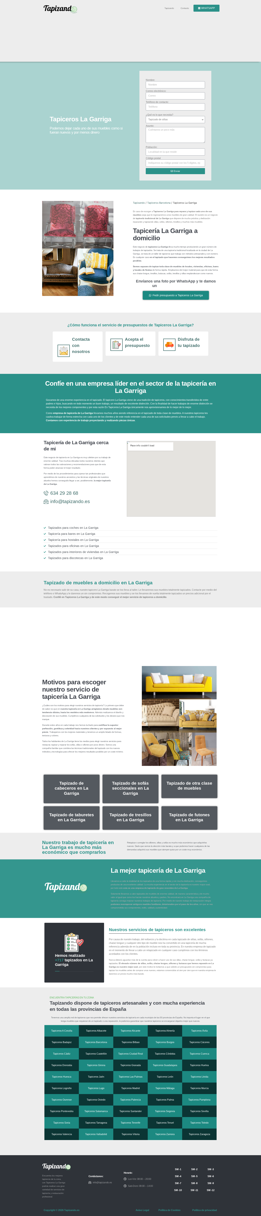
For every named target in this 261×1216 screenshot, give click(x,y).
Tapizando (169, 8)
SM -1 (178, 1169)
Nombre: (150, 80)
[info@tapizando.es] (90, 1182)
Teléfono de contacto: (157, 102)
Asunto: (150, 126)
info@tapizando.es (102, 1182)
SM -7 (178, 1183)
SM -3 (211, 1169)
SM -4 (178, 1176)
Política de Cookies (169, 1210)
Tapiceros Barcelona (159, 202)
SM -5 (194, 1176)
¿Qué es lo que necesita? (159, 115)
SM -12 (210, 1190)
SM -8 (194, 1183)
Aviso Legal (142, 1210)
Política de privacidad (204, 1210)
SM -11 (194, 1190)
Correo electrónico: (156, 91)
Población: (151, 147)
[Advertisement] (131, 36)
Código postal (153, 158)
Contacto (185, 8)
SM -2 (194, 1169)
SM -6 (211, 1176)
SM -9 (211, 1183)
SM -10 (178, 1190)
